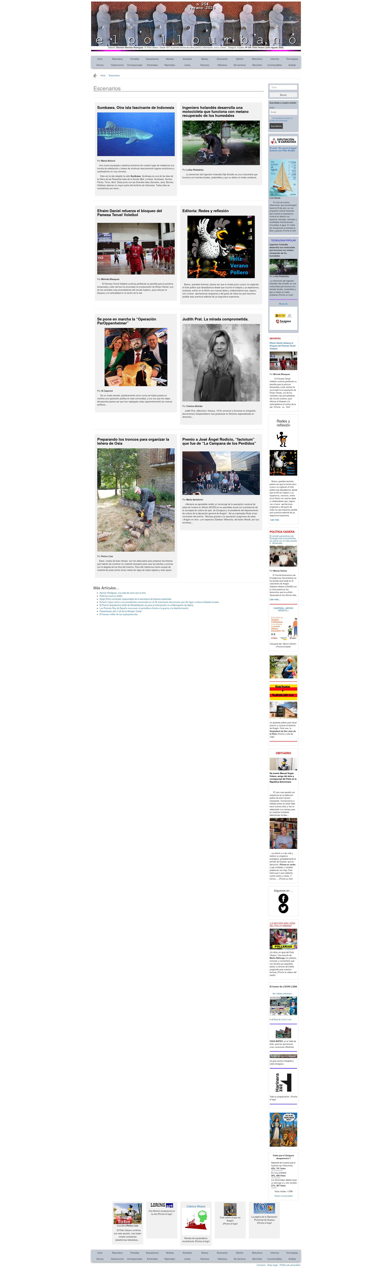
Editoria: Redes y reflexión (205, 210)
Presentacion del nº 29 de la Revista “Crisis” (121, 611)
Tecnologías (292, 58)
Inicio (99, 58)
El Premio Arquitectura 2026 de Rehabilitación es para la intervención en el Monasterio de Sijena (146, 605)
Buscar (283, 94)
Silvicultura (257, 58)
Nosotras (204, 64)
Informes (274, 58)
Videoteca (222, 64)
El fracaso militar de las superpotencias (119, 614)
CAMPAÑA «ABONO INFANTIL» (283, 609)
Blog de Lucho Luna (282, 1019)
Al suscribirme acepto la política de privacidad (281, 119)
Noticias (170, 58)
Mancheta (257, 64)
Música (204, 58)
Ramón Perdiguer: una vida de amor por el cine (123, 592)
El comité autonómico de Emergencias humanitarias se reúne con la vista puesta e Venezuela (283, 539)
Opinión (239, 58)
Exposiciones (152, 58)
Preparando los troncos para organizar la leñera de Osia (133, 441)
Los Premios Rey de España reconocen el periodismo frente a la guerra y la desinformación (144, 608)
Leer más (274, 519)
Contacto (261, 1264)
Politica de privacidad (290, 1264)
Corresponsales (134, 64)
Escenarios (222, 58)
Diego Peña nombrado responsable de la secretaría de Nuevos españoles (135, 598)
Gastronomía (117, 64)
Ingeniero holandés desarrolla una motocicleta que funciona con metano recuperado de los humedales (215, 111)
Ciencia (100, 64)
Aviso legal (272, 1264)
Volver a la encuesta (283, 1195)
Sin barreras (240, 64)
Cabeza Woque (196, 1206)
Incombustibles (274, 64)
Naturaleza (117, 58)
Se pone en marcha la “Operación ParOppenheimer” (126, 321)
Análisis (292, 64)
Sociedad (187, 58)
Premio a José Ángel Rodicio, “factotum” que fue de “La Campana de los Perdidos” (219, 441)
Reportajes (169, 64)
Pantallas (134, 58)
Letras (187, 64)
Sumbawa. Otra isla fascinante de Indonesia (135, 107)
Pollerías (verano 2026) (111, 595)
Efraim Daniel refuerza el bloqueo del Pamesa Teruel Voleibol (129, 212)
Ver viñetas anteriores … (283, 993)
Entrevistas (152, 64)
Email (272, 107)
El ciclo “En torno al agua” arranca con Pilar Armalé (283, 149)
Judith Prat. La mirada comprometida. (215, 319)
